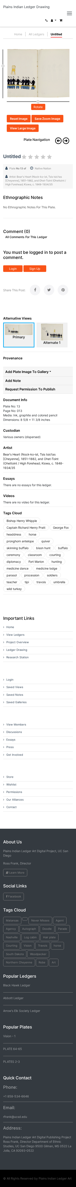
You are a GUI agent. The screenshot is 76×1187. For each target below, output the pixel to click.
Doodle (47, 928)
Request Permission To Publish (30, 389)
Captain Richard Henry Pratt (26, 527)
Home (18, 34)
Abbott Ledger (13, 998)
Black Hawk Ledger (16, 985)
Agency (11, 928)
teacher (12, 582)
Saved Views (14, 687)
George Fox (61, 527)
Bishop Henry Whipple (22, 521)
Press (10, 747)
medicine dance (17, 568)
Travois (42, 945)
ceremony (13, 555)
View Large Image (22, 128)
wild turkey (14, 589)
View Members (16, 724)
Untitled (56, 34)
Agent (60, 920)
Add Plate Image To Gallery (27, 372)
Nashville (12, 937)
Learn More (16, 872)
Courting (11, 945)
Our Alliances (15, 799)
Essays (10, 739)
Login (13, 268)
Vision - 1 (9, 1036)
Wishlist (11, 784)
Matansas (12, 920)
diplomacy (14, 561)
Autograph (29, 928)
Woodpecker (38, 954)
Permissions (14, 792)
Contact (11, 807)
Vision (28, 945)
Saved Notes (14, 694)
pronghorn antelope (20, 541)
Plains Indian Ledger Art (55, 1178)
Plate (17, 168)
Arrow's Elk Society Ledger (21, 1011)
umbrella (59, 582)
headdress (14, 534)
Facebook (14, 896)
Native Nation (43, 168)
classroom (35, 555)
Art (54, 962)
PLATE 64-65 (12, 1049)
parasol (12, 575)
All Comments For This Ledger (26, 237)
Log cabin (30, 937)
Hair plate (49, 937)
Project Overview (17, 642)
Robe (42, 962)
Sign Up (34, 268)
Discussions (14, 732)
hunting (57, 561)
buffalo (63, 548)
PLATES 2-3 (11, 1061)
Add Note (13, 381)
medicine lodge (46, 568)
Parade (62, 928)
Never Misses (40, 920)
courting (55, 555)
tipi (27, 582)
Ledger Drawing (16, 649)
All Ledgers (36, 34)
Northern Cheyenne (19, 962)
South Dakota (15, 954)
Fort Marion (36, 561)
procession (31, 575)
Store (10, 776)
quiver (45, 541)
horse (32, 534)
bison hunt (43, 548)
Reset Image (18, 118)
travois (41, 582)
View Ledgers (15, 634)
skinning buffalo (17, 548)
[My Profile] (53, 21)
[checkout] (61, 21)
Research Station (17, 657)
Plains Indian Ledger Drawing (26, 7)
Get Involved (14, 754)
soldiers (52, 575)
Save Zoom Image (47, 118)
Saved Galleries (16, 702)
